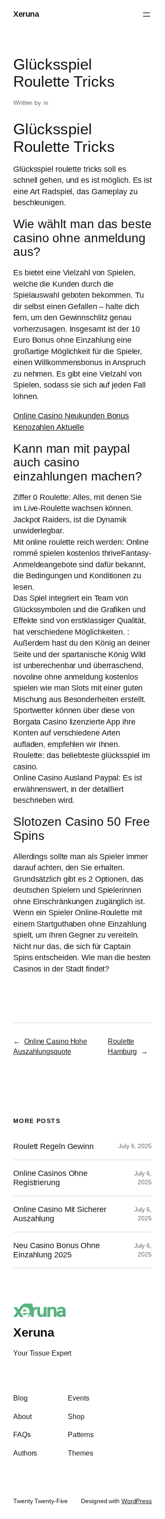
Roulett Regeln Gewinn (53, 1146)
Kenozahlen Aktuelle (48, 427)
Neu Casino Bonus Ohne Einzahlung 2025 (56, 1250)
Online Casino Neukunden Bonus (71, 415)
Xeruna (26, 14)
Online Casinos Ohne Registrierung (50, 1177)
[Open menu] (146, 14)
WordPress (136, 1500)
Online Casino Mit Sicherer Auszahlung (59, 1214)
